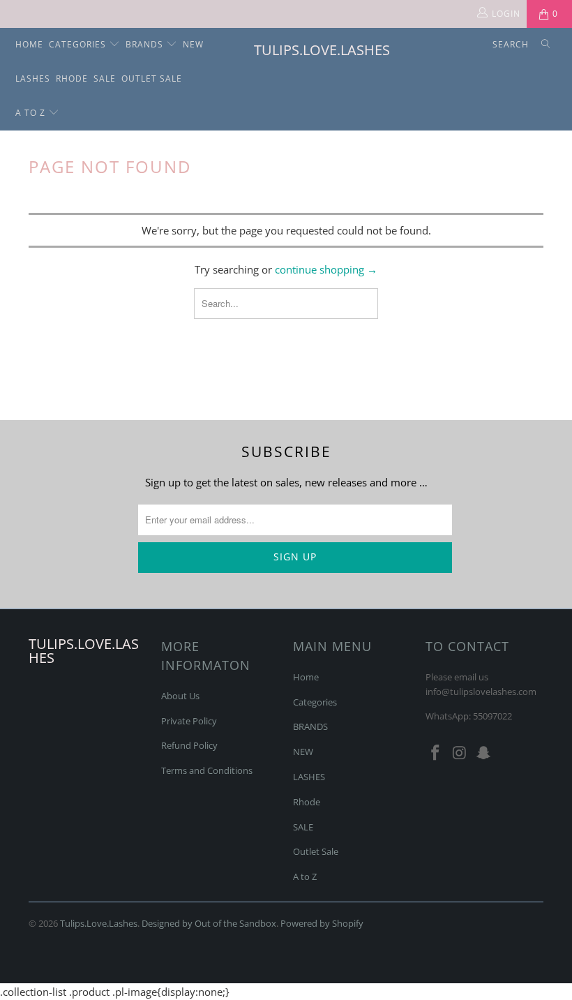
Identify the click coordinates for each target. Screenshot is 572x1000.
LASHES (32, 78)
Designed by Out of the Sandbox (209, 923)
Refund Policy (189, 745)
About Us (180, 695)
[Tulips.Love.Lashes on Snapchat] (484, 753)
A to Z (31, 113)
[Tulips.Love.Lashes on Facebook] (436, 753)
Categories (79, 44)
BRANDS (146, 44)
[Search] (545, 45)
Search (510, 44)
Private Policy (189, 721)
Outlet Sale (151, 78)
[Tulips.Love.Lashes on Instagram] (459, 753)
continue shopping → (326, 269)
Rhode (72, 78)
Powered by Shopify (321, 923)
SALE (104, 78)
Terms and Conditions (207, 770)
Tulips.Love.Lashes (292, 49)
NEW (193, 44)
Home (29, 44)
